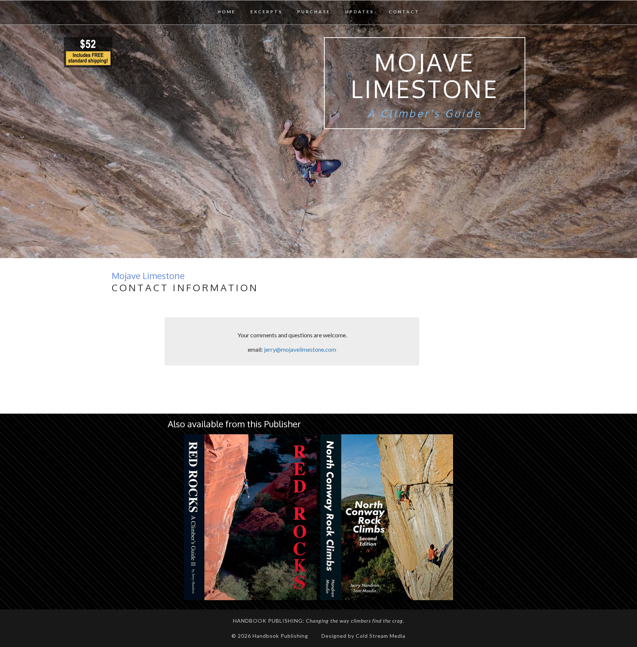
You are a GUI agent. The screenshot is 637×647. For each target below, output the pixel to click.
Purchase (313, 11)
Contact (404, 11)
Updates (359, 11)
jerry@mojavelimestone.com (300, 349)
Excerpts (266, 11)
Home (226, 11)
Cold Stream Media (380, 636)
